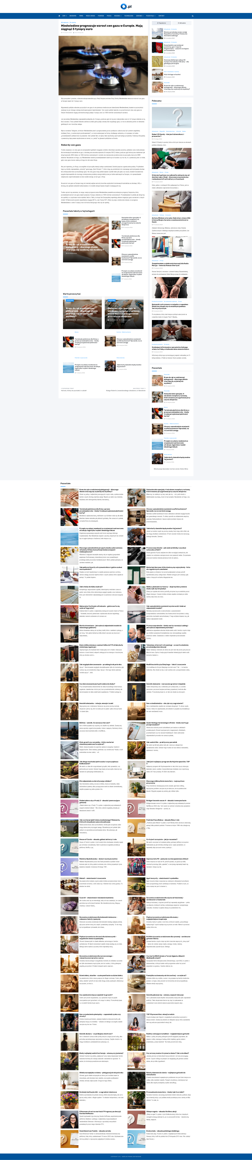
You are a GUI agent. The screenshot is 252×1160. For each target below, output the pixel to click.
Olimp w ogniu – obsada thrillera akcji (161, 1111)
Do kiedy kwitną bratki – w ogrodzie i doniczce (98, 1092)
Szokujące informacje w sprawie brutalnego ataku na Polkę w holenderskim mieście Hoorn (170, 348)
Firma (81, 16)
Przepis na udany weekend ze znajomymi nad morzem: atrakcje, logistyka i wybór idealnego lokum (132, 273)
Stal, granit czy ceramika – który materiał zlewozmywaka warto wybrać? (96, 743)
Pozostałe (150, 16)
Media (184, 131)
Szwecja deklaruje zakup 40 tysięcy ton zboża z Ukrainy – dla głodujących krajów (176, 61)
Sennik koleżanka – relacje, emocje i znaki (96, 703)
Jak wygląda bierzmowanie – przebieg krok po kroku (100, 664)
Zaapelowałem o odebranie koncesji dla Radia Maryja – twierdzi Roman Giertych (170, 264)
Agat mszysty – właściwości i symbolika (162, 878)
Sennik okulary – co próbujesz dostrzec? (96, 1034)
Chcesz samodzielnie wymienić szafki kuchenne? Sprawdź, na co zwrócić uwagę (132, 257)
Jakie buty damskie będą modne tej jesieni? (164, 528)
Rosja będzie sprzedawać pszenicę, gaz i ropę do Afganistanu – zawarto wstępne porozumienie (176, 47)
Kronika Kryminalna (157, 301)
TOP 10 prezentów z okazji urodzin (160, 1014)
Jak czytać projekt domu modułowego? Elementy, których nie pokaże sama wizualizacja (99, 821)
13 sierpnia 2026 (127, 245)
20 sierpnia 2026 (127, 227)
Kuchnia (119, 332)
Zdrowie (139, 16)
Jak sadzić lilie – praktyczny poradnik (161, 742)
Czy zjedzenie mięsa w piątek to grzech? (96, 995)
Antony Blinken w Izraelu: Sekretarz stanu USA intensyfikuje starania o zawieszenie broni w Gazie (171, 220)
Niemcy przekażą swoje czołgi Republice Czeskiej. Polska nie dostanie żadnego (175, 34)
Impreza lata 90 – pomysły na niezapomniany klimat (167, 859)
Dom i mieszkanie (169, 71)
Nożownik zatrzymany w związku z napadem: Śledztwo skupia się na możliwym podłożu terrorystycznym (170, 306)
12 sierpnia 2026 (127, 262)
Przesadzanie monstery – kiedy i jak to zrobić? (165, 1092)
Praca (109, 16)
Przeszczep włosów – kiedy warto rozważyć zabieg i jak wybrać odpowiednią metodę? (167, 627)
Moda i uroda (90, 16)
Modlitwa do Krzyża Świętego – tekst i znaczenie (166, 664)
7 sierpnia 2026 (127, 279)
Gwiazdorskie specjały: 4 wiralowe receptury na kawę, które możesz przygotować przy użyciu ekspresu (131, 221)
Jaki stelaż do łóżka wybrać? (91, 587)
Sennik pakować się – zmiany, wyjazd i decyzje (165, 995)
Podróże (101, 16)
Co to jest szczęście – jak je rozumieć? (161, 839)
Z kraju (166, 172)
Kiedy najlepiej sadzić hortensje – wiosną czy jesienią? (101, 1053)
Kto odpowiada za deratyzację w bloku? (95, 781)
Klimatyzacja (158, 469)
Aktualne (183, 23)
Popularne (162, 23)
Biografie (73, 16)
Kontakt (161, 16)
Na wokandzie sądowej (170, 301)
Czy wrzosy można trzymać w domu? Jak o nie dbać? (167, 1053)
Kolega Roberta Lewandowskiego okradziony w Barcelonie (125, 390)
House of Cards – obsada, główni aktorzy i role (98, 839)
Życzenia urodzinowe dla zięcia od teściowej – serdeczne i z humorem (165, 899)
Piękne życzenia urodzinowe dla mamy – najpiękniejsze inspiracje (162, 918)
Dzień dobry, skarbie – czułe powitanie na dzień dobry (101, 975)
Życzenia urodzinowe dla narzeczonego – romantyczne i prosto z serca (96, 957)
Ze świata (73, 22)
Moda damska (121, 357)
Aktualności (65, 22)
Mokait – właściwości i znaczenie (92, 878)
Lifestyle (178, 131)
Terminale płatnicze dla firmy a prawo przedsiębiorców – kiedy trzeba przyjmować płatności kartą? (131, 239)
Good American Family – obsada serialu (95, 1131)
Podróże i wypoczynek (81, 357)
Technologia (128, 16)
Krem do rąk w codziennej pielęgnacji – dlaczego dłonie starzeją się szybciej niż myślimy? (85, 247)
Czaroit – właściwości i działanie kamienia (96, 898)
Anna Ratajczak (79, 32)
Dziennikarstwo (170, 131)
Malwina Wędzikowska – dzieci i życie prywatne (98, 859)
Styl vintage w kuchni (172, 74)
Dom (64, 16)
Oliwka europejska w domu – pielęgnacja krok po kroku (101, 1073)
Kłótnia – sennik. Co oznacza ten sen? (94, 723)
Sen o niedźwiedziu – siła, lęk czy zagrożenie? (164, 703)
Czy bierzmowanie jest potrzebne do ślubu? (97, 684)
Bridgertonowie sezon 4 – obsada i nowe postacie (166, 801)
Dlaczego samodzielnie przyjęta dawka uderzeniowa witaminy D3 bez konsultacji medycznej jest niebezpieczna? (100, 550)
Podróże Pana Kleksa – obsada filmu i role (162, 820)
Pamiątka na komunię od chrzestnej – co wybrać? (166, 975)
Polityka (162, 215)
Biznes (77, 332)
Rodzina (117, 16)
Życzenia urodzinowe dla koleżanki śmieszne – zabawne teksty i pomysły (98, 918)
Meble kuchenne (126, 332)
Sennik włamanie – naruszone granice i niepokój (165, 684)
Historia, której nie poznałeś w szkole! (74, 390)
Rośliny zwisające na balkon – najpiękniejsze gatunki (167, 1034)
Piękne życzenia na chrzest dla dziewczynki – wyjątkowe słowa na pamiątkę (98, 938)
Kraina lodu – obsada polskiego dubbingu (162, 1131)
